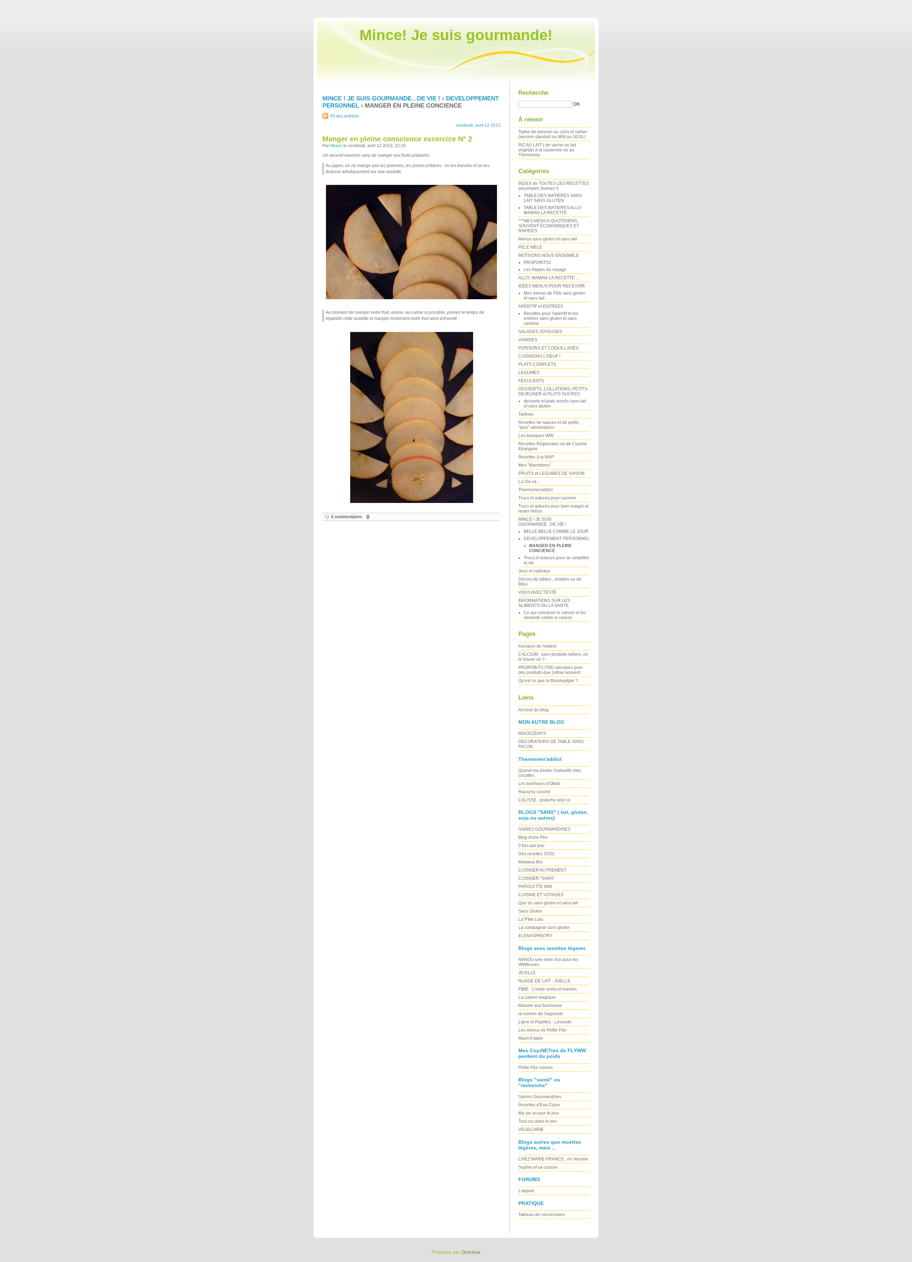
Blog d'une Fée (533, 837)
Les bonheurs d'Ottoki (539, 783)
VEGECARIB (530, 1129)
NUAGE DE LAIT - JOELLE (544, 980)
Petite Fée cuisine (535, 1067)
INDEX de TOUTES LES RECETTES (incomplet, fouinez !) (553, 186)
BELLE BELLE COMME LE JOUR (556, 531)
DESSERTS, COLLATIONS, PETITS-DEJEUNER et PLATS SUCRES (553, 391)
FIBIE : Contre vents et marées (547, 989)
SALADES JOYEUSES (540, 331)
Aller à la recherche (891, 4)
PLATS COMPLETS (537, 364)
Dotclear (471, 1252)
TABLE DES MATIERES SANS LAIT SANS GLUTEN (553, 198)
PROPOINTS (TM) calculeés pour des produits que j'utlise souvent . (550, 670)
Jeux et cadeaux (534, 570)
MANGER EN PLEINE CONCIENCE (550, 548)
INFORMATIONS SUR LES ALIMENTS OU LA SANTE (544, 603)
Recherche (533, 92)
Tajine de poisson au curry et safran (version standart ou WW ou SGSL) (552, 134)
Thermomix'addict (535, 489)
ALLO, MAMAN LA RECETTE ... (548, 277)
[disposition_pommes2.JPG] (411, 242)
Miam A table (530, 1038)
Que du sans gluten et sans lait (548, 902)
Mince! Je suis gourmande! (456, 35)
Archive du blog (533, 709)
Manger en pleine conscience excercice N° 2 (397, 139)
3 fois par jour (531, 845)
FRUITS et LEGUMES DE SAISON (551, 473)
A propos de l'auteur (537, 646)
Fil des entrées (344, 116)
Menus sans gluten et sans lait (547, 239)
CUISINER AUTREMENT (542, 870)
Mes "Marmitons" (534, 465)
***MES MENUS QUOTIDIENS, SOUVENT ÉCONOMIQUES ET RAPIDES (548, 225)
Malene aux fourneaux (540, 1005)
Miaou (336, 145)
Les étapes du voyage (545, 269)
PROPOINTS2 (537, 262)
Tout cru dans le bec (537, 1121)
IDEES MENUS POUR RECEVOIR (551, 286)
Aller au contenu (823, 4)
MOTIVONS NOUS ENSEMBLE (548, 255)
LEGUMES (528, 372)
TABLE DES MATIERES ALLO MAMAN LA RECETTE (552, 210)
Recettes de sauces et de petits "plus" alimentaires (548, 425)
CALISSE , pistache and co (544, 800)
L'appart (526, 1190)
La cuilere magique (537, 997)
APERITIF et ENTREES (540, 306)
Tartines (526, 414)
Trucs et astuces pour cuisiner (547, 497)
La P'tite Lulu (530, 919)
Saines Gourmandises (539, 1096)
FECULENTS (531, 380)
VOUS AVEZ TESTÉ (537, 592)
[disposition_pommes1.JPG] (411, 417)
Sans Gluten (530, 911)
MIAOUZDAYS (532, 733)
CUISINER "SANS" (536, 878)
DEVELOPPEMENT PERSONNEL (557, 538)
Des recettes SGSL (536, 853)
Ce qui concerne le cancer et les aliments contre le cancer (555, 615)
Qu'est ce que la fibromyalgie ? (548, 680)
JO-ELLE (527, 972)
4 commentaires (346, 516)
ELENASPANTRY (535, 935)
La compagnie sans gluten (544, 927)
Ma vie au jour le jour (538, 1113)
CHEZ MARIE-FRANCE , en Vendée (553, 1159)
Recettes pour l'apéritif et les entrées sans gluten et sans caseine (551, 318)
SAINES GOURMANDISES (544, 829)
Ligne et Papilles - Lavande (544, 1021)
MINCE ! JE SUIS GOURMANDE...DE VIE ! (381, 98)
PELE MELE (530, 247)
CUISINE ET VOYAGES (541, 894)
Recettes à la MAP (536, 457)
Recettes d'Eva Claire (539, 1104)
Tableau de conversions (541, 1214)
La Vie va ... (529, 481)
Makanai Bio (530, 861)
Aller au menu (855, 4)
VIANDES (527, 339)
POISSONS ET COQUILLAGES (548, 348)
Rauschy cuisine (534, 791)
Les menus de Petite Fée (542, 1030)
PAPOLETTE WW (535, 886)
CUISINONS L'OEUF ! (539, 356)
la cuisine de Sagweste (540, 1013)
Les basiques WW (535, 435)
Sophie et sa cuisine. (538, 1167)
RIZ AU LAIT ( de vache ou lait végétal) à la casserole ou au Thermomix (547, 149)
